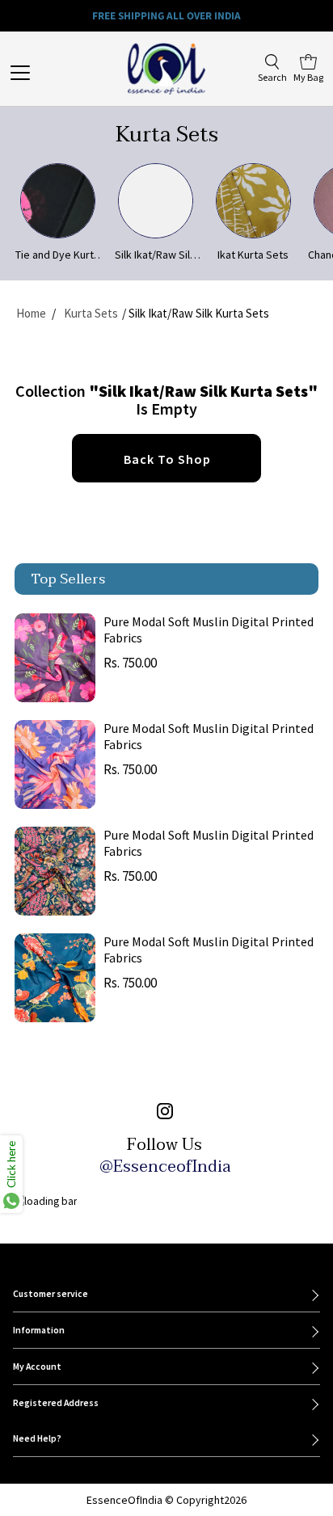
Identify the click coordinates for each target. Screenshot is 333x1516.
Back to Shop (167, 459)
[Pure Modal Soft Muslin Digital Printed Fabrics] (55, 657)
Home (31, 313)
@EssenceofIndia (164, 1167)
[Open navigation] (39, 73)
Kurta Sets (91, 313)
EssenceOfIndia (124, 1500)
